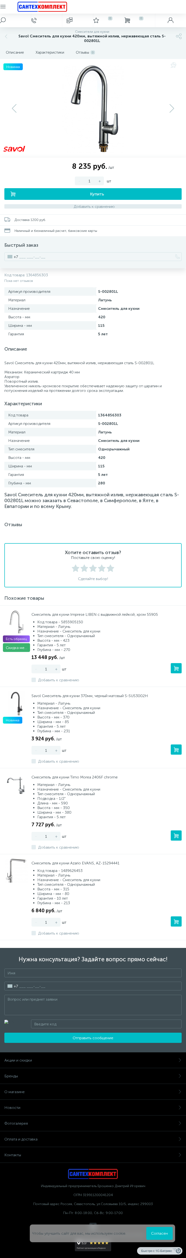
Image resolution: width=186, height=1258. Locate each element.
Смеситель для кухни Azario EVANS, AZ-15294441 (75, 863)
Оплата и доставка (21, 1139)
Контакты (12, 1155)
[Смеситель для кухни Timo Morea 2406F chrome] (16, 785)
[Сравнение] (77, 20)
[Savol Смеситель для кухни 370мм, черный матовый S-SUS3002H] (16, 703)
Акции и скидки (18, 1060)
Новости (12, 1107)
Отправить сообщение (93, 1038)
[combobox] (11, 257)
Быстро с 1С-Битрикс (156, 1251)
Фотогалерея (16, 1123)
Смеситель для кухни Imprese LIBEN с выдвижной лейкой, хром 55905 (94, 614)
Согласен (159, 1233)
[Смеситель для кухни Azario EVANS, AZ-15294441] (16, 871)
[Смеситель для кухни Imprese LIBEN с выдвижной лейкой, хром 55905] (16, 622)
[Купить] (176, 668)
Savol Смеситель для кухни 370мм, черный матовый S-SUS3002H (89, 695)
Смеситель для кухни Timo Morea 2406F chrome (74, 777)
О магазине (14, 1091)
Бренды (11, 1076)
